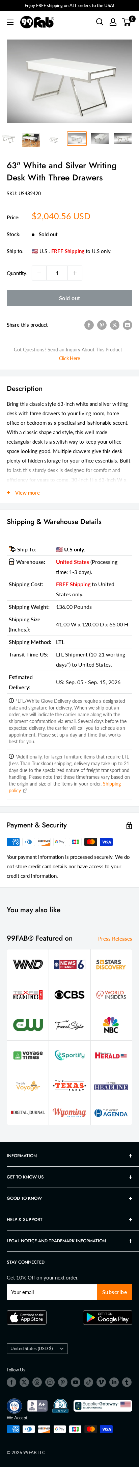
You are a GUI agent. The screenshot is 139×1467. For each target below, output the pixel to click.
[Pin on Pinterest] (102, 325)
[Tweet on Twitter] (114, 325)
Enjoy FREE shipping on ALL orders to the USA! (69, 5)
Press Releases (115, 939)
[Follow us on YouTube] (75, 1382)
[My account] (113, 22)
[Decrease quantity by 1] (39, 273)
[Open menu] (10, 22)
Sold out (69, 298)
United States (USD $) (31, 1348)
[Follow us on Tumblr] (127, 1382)
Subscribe (115, 1292)
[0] (126, 22)
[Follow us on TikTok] (88, 1382)
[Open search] (100, 22)
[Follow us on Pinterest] (62, 1382)
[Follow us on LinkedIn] (114, 1382)
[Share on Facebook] (89, 325)
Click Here (69, 358)
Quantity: (17, 273)
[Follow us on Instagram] (50, 1382)
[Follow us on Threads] (37, 1382)
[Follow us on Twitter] (24, 1382)
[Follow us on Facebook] (11, 1382)
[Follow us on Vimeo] (101, 1382)
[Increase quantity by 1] (75, 273)
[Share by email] (127, 325)
